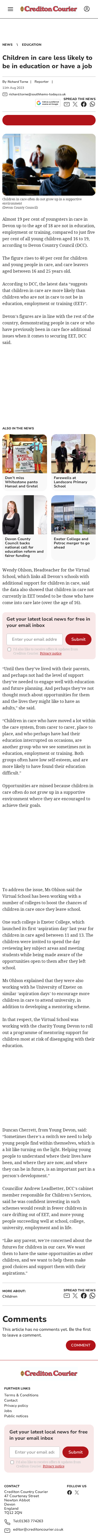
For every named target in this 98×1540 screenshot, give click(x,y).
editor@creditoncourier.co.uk (38, 1529)
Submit (78, 639)
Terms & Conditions (21, 1395)
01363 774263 (31, 1521)
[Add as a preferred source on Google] (47, 103)
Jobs (8, 1410)
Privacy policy (16, 1405)
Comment (80, 1345)
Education (31, 45)
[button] (10, 9)
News (7, 45)
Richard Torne (18, 82)
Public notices (16, 1416)
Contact (11, 1400)
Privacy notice (50, 653)
